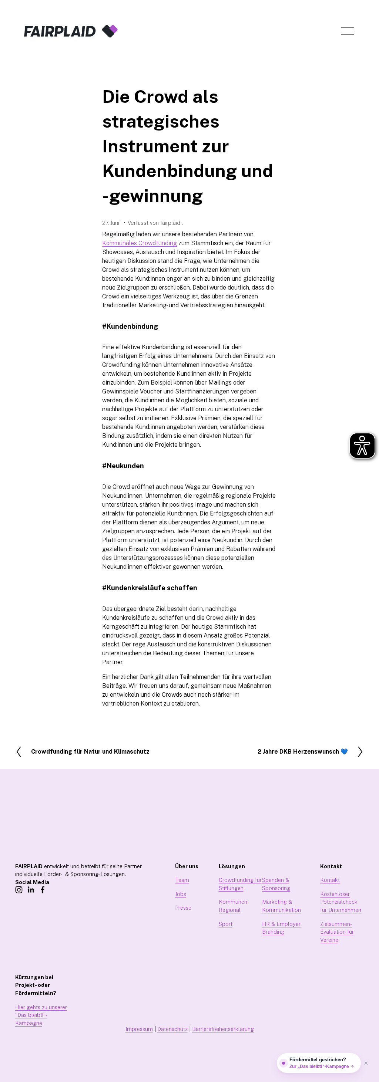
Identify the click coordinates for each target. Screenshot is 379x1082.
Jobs (180, 894)
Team (182, 880)
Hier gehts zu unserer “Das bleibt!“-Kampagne (41, 1015)
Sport (225, 924)
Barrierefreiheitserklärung (223, 1029)
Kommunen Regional (233, 906)
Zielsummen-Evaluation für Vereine (337, 932)
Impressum (139, 1029)
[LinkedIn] (30, 889)
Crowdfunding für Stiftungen (240, 884)
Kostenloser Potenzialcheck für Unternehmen (340, 902)
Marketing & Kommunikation (281, 906)
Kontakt (330, 880)
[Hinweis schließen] (366, 1063)
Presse (183, 908)
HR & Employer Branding (281, 928)
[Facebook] (42, 889)
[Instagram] (19, 889)
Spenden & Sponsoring (276, 884)
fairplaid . (171, 223)
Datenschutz (172, 1029)
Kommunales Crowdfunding (139, 243)
